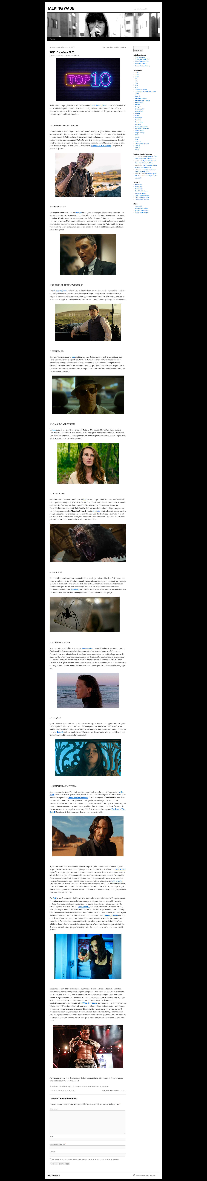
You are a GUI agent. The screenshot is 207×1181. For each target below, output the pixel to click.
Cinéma (137, 105)
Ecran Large (138, 186)
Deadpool (138, 107)
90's (136, 87)
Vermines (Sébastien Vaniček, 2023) (62, 47)
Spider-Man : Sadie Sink (142, 59)
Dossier (137, 113)
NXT (136, 135)
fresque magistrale (60, 290)
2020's (137, 77)
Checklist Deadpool (141, 98)
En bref (137, 115)
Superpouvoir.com (140, 193)
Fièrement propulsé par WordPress (146, 1175)
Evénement (138, 117)
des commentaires (141, 210)
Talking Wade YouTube (142, 143)
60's (136, 81)
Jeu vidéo (138, 124)
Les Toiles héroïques (141, 191)
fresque (79, 212)
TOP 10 (71, 1086)
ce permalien (104, 1086)
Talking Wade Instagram (142, 197)
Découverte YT (139, 109)
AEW (137, 94)
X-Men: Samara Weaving (142, 66)
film (73, 357)
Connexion (138, 206)
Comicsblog (138, 184)
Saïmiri (137, 137)
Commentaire (54, 1109)
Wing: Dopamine (140, 57)
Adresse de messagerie (58, 1144)
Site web (52, 1152)
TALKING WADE (61, 8)
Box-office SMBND (141, 64)
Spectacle (138, 141)
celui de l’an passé (99, 105)
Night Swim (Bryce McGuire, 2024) (114, 47)
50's (136, 79)
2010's (137, 74)
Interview (138, 120)
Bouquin (137, 96)
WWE (137, 150)
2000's (137, 72)
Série (136, 139)
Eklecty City (138, 189)
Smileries (96, 511)
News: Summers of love (142, 61)
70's (136, 83)
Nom (52, 1136)
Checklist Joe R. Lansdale (142, 100)
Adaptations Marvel (141, 89)
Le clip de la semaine (141, 126)
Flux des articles (141, 208)
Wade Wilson (75, 55)
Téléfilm (137, 146)
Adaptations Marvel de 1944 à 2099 (145, 92)
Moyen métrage (139, 133)
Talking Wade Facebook (142, 195)
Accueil (52, 39)
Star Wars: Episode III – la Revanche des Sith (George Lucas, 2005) (146, 176)
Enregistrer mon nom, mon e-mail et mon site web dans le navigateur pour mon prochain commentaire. (85, 1159)
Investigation (139, 122)
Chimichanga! (139, 102)
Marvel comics (139, 130)
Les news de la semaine (142, 128)
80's (136, 85)
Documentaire (139, 111)
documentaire (87, 648)
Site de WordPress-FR (141, 212)
